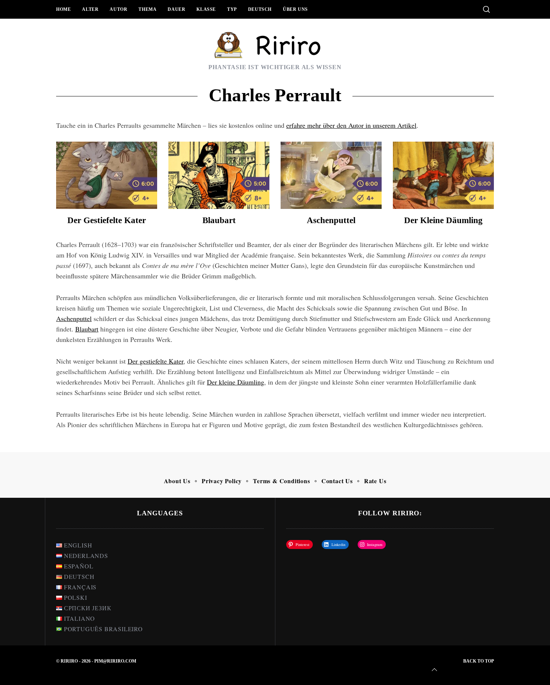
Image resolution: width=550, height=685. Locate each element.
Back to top (478, 661)
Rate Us (375, 480)
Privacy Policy (222, 480)
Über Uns (295, 9)
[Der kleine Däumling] (443, 175)
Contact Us (337, 480)
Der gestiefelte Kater (106, 220)
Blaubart (219, 220)
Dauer (176, 9)
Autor (118, 9)
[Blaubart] (218, 175)
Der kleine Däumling (443, 220)
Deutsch (260, 9)
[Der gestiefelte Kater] (106, 175)
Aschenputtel (331, 220)
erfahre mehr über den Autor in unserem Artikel (351, 125)
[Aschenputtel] (331, 175)
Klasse (206, 9)
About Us (177, 480)
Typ (232, 9)
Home (63, 9)
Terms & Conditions (281, 480)
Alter (90, 9)
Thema (147, 9)
